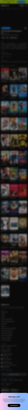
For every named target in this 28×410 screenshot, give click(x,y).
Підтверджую (14, 405)
